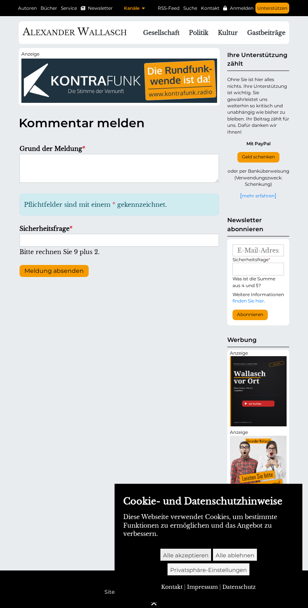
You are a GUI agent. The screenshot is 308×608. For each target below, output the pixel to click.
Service (69, 8)
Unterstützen (272, 8)
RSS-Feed (169, 8)
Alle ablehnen (235, 555)
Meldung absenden (54, 270)
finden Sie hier (248, 301)
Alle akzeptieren (185, 555)
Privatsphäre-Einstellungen (208, 569)
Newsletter (100, 8)
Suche (190, 8)
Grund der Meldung (52, 148)
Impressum (202, 587)
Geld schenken (258, 157)
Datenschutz (239, 587)
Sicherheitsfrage (46, 228)
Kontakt (210, 8)
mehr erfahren (258, 195)
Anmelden (242, 8)
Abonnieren (250, 314)
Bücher (49, 8)
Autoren (27, 8)
